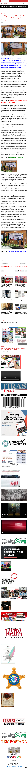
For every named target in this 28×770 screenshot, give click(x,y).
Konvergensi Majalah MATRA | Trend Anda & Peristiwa (14, 761)
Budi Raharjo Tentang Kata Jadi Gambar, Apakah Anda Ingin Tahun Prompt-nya (6, 312)
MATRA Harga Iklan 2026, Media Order (14, 764)
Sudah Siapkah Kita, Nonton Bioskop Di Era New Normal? (21, 265)
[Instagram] (15, 757)
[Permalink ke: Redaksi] (2, 22)
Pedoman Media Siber (14, 763)
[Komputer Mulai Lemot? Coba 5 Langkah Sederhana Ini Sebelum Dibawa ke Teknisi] (21, 306)
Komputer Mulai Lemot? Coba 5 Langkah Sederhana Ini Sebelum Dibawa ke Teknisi (21, 312)
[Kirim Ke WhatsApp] (26, 271)
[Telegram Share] (23, 271)
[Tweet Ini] (18, 271)
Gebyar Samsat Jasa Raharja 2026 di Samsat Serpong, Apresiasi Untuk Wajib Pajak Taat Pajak (20, 285)
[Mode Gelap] (24, 3)
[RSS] (20, 757)
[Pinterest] (13, 757)
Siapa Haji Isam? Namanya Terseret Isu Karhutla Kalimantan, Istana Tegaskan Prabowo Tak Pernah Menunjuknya (7, 285)
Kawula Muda (4, 13)
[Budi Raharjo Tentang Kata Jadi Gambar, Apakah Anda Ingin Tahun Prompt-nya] (7, 306)
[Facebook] (8, 757)
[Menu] (2, 3)
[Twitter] (11, 757)
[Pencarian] (26, 3)
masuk (7, 322)
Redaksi (5, 22)
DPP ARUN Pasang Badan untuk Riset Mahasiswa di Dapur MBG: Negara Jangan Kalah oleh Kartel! (20, 299)
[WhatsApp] (18, 757)
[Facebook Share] (16, 271)
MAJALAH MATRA (4, 351)
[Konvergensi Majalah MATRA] (5, 3)
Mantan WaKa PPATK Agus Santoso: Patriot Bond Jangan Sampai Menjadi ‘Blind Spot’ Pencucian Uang (7, 299)
